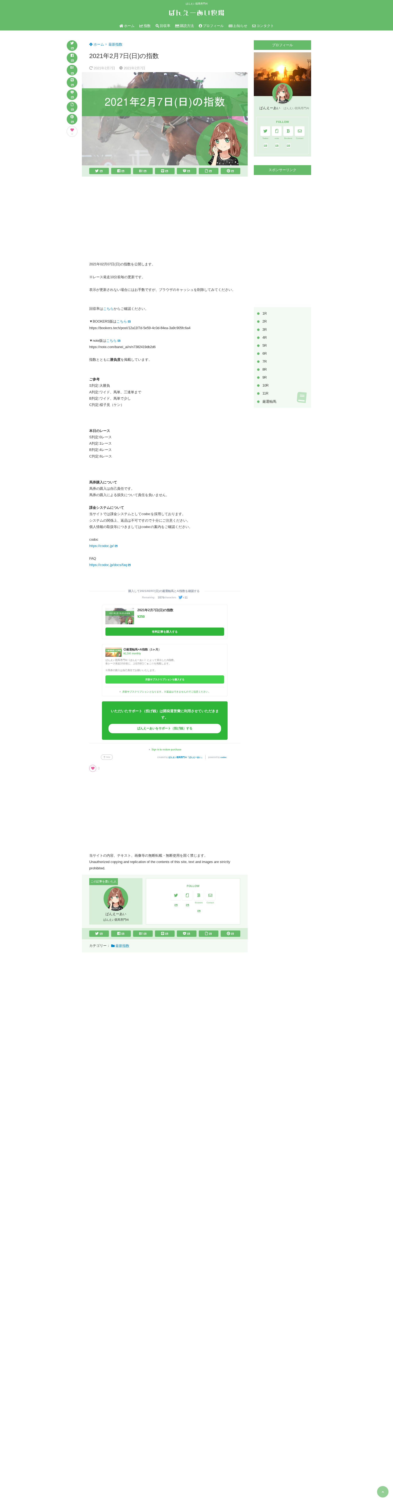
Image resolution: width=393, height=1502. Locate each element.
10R (265, 385)
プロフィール (213, 26)
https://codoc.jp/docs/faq (108, 565)
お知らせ (240, 26)
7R (264, 361)
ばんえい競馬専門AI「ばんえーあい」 (185, 757)
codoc (223, 757)
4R (264, 337)
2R (264, 321)
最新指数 (115, 44)
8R (264, 369)
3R (264, 329)
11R (265, 393)
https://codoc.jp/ (101, 546)
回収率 (165, 26)
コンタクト (265, 26)
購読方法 (187, 26)
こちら (108, 309)
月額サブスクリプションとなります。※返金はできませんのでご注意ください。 (166, 691)
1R (264, 313)
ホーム (129, 26)
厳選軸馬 (269, 401)
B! (72, 67)
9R (264, 377)
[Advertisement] (164, 219)
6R (264, 353)
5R (264, 345)
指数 (147, 26)
